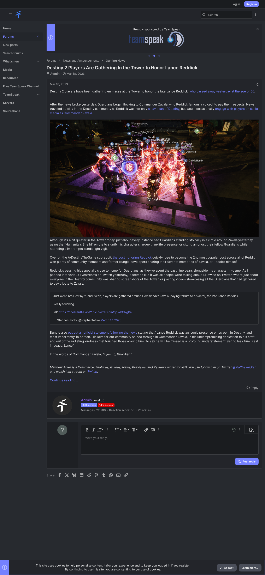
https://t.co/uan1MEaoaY (75, 312)
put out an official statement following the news (102, 332)
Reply (254, 387)
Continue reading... (64, 380)
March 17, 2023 (111, 320)
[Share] (257, 85)
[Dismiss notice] (257, 29)
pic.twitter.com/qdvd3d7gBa (112, 312)
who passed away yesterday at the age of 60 (221, 91)
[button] (10, 14)
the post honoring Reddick (132, 257)
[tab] (149, 56)
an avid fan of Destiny (163, 109)
